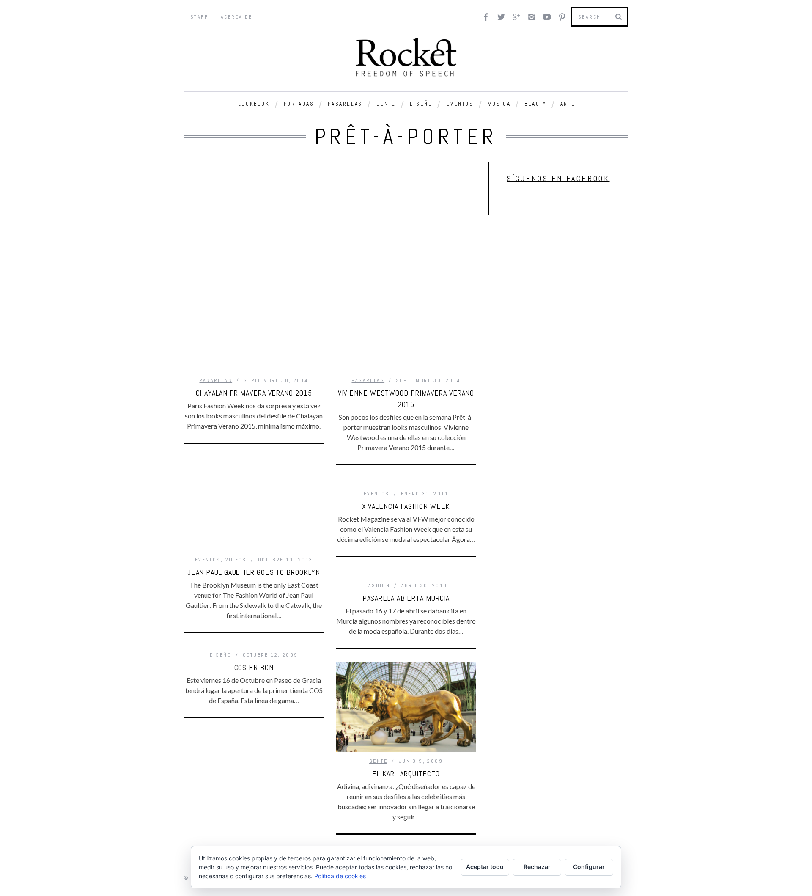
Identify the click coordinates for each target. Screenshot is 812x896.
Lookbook (254, 103)
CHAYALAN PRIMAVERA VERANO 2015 (254, 393)
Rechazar (537, 866)
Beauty (535, 103)
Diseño (421, 103)
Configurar (589, 866)
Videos (236, 559)
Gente (386, 103)
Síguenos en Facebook (558, 178)
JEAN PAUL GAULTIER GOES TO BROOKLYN (254, 572)
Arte (567, 103)
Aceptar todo (485, 866)
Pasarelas (345, 103)
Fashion (377, 585)
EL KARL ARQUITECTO (406, 773)
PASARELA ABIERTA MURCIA (406, 598)
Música (499, 103)
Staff (199, 17)
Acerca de (236, 17)
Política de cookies (340, 876)
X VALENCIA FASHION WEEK (406, 506)
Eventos (459, 103)
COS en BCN (254, 667)
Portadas (299, 103)
